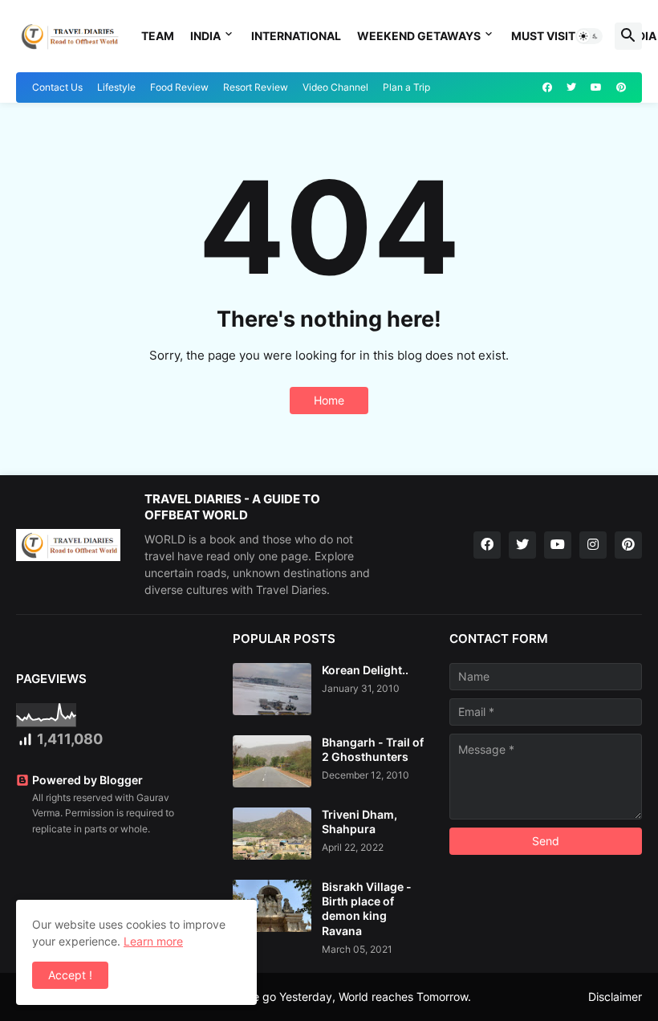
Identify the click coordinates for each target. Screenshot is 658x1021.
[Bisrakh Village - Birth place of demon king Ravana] (272, 906)
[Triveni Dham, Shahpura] (272, 833)
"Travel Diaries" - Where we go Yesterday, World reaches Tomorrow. (293, 996)
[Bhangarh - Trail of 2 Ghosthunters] (272, 761)
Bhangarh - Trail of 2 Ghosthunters (373, 749)
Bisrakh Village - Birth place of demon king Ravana (367, 909)
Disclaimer (615, 996)
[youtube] (596, 87)
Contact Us (57, 87)
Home (329, 400)
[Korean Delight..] (272, 689)
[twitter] (571, 87)
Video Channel (335, 87)
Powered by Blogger (87, 780)
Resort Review (255, 87)
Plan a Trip (406, 87)
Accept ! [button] (70, 975)
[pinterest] (621, 87)
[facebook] (547, 87)
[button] (589, 36)
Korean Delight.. (365, 670)
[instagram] (593, 545)
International (296, 36)
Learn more (153, 941)
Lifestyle (116, 87)
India (205, 36)
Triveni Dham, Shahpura (359, 821)
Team (157, 36)
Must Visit (543, 36)
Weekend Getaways (419, 36)
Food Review (179, 87)
